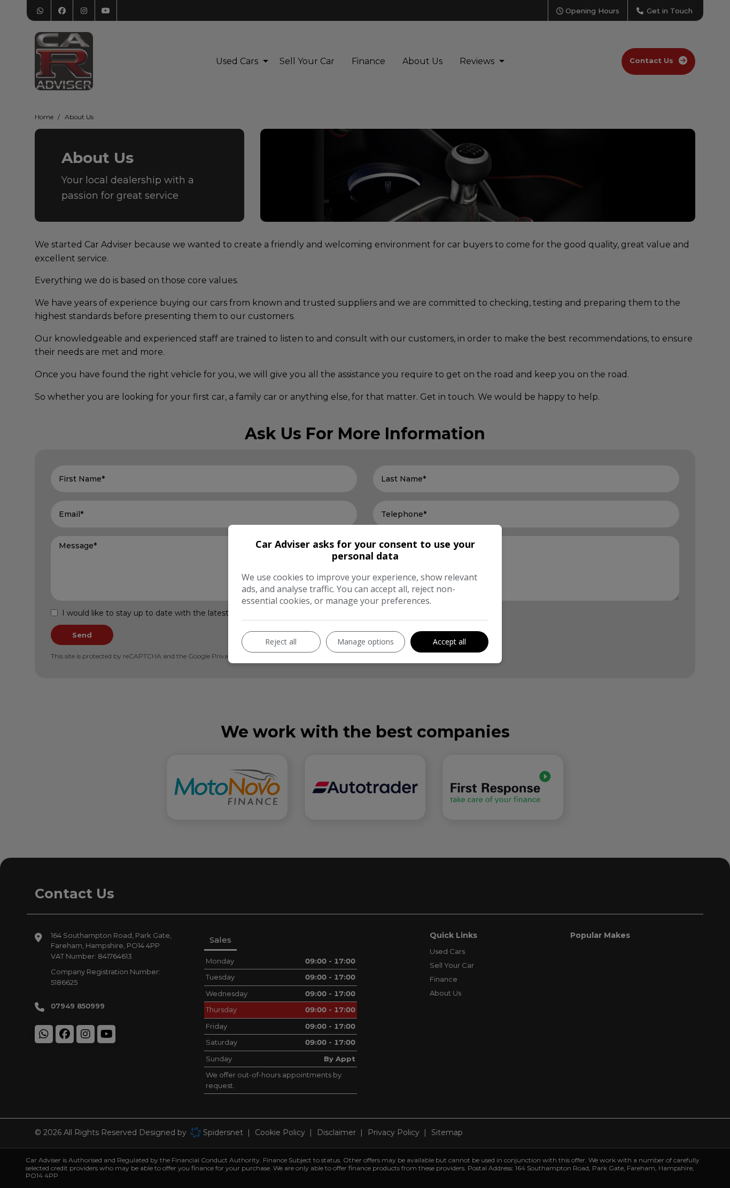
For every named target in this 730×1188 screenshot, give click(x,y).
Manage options (365, 641)
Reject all (281, 641)
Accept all (449, 641)
